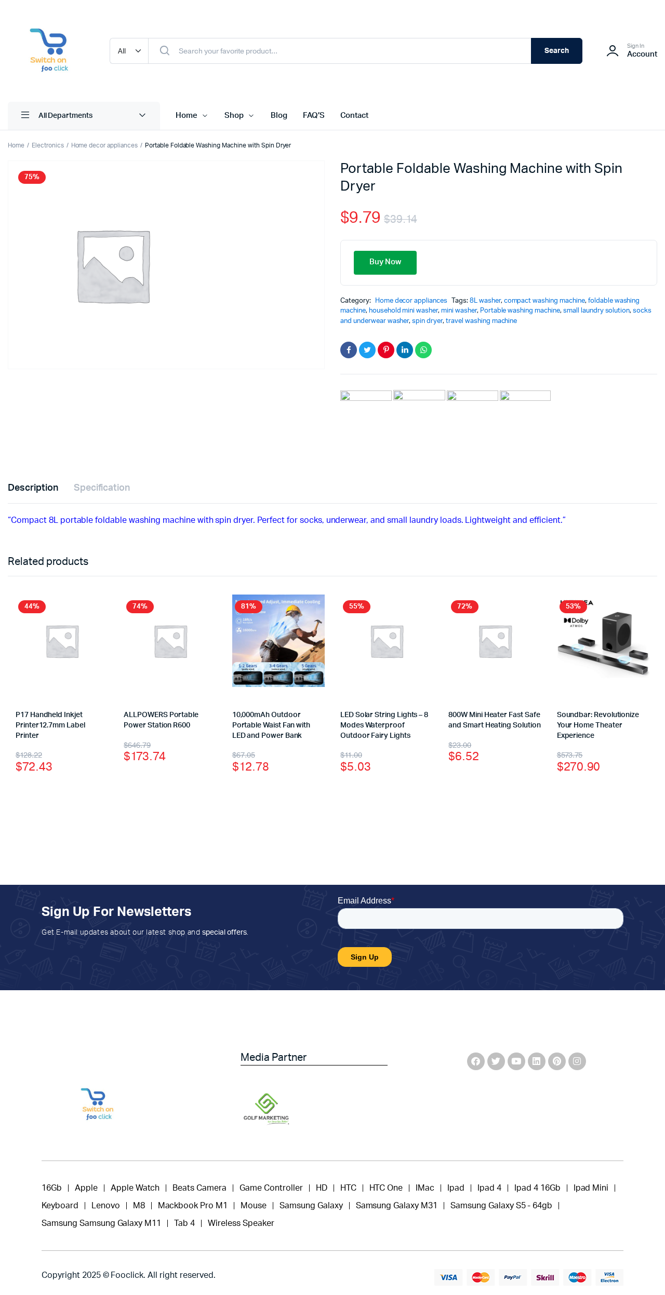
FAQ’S (314, 115)
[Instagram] (577, 1061)
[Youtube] (516, 1061)
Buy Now (385, 262)
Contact (354, 115)
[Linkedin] (537, 1061)
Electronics (48, 145)
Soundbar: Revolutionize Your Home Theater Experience (598, 725)
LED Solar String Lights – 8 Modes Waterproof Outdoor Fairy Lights (384, 725)
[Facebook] (476, 1061)
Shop (234, 115)
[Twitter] (496, 1061)
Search (556, 51)
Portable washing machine (520, 310)
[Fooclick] (48, 50)
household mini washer (403, 310)
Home (186, 115)
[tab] (33, 488)
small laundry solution (596, 310)
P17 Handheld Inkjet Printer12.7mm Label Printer (50, 725)
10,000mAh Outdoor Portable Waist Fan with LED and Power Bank (271, 725)
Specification (102, 488)
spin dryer (427, 321)
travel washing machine (481, 321)
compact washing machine (544, 301)
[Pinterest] (557, 1061)
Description (33, 488)
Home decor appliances (104, 145)
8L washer (485, 301)
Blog (279, 115)
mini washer (459, 310)
